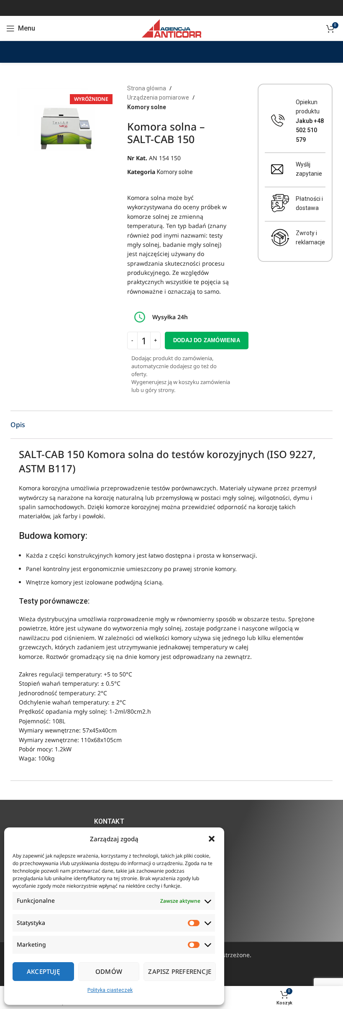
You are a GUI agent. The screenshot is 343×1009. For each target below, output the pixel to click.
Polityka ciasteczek (110, 990)
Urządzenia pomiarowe (158, 97)
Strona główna (146, 88)
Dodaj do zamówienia (206, 340)
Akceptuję (43, 971)
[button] (211, 839)
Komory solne (146, 107)
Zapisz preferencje (179, 971)
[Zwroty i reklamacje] (280, 237)
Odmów (108, 971)
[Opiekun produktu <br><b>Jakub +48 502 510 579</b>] (278, 121)
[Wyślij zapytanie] (277, 169)
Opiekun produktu (310, 121)
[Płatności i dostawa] (280, 203)
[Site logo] (171, 28)
